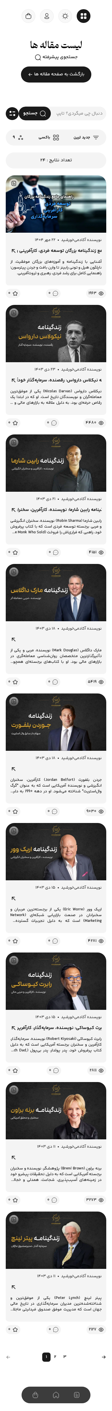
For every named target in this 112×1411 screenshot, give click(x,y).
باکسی (44, 137)
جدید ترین (82, 137)
